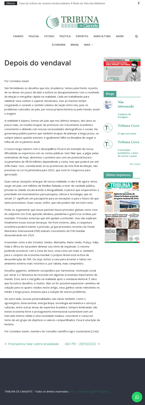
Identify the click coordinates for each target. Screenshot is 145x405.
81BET (60, 381)
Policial (34, 36)
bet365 (44, 385)
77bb (91, 385)
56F (27, 381)
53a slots (106, 385)
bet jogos (120, 381)
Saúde (120, 36)
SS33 (21, 381)
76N (67, 381)
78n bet (83, 385)
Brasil (75, 44)
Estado (49, 36)
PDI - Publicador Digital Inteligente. (89, 391)
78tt (72, 381)
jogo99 (79, 381)
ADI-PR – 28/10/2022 (82, 344)
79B (32, 381)
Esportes (82, 36)
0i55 (76, 385)
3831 (38, 381)
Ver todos (135, 163)
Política (65, 36)
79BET (53, 381)
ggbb (97, 385)
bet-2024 (130, 381)
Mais (87, 44)
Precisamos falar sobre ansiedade (31, 344)
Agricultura (102, 36)
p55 (62, 385)
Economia (58, 44)
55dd (102, 381)
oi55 (56, 385)
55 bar (69, 385)
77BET (45, 381)
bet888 (110, 381)
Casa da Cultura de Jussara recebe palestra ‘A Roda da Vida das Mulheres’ (62, 3)
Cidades (18, 36)
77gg (96, 381)
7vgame (88, 381)
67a (51, 385)
